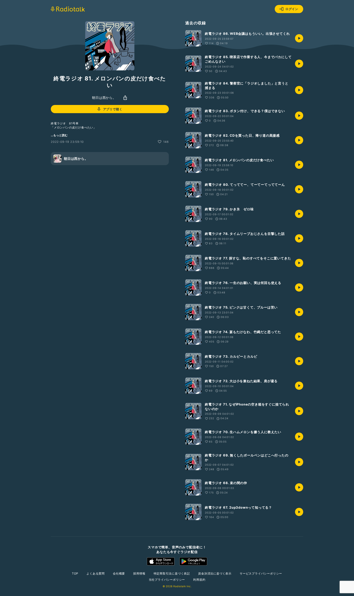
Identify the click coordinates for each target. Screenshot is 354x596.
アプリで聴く (113, 109)
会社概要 (119, 573)
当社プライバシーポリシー (167, 579)
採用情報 (139, 573)
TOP (75, 573)
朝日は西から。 (104, 98)
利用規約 (199, 579)
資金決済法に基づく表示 (214, 573)
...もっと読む (59, 135)
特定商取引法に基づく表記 (172, 573)
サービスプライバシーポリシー (261, 573)
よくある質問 (95, 573)
